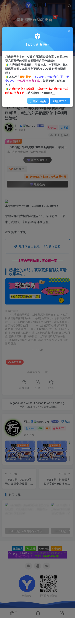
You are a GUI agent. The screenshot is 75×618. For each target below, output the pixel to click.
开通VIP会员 (38, 101)
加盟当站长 (60, 101)
